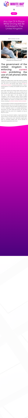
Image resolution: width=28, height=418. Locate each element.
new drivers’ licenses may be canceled (17, 101)
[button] (14, 9)
